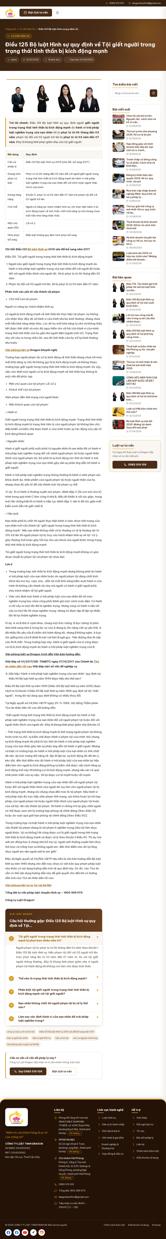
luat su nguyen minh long (85, 1038)
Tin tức (140, 1131)
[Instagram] (41, 1232)
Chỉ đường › (75, 1133)
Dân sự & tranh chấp (113, 1124)
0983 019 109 (137, 464)
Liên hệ (140, 1144)
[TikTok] (33, 1232)
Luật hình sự (109, 1117)
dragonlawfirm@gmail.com (74, 1196)
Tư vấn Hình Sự (27, 29)
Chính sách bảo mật (147, 1151)
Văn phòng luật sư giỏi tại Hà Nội (23, 1044)
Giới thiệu (141, 1117)
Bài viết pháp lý (145, 1137)
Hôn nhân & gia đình (113, 1137)
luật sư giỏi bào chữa (17, 1038)
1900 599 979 (77, 1190)
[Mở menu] (57, 13)
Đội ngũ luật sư (144, 1124)
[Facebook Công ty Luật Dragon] (8, 1232)
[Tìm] (153, 93)
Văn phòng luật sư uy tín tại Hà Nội (28, 885)
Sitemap (156, 1224)
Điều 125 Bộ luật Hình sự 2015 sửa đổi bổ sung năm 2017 (66, 1031)
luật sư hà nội (61, 1038)
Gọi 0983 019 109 (30, 1071)
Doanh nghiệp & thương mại (110, 1146)
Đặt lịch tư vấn (62, 1071)
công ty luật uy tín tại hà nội (20, 1031)
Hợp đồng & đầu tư (112, 1153)
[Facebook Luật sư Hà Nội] (16, 1232)
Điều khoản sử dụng (147, 1157)
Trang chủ (10, 29)
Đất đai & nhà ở (111, 1131)
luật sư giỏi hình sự (42, 1038)
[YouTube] (25, 1232)
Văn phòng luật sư (17, 350)
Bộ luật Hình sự (37, 249)
